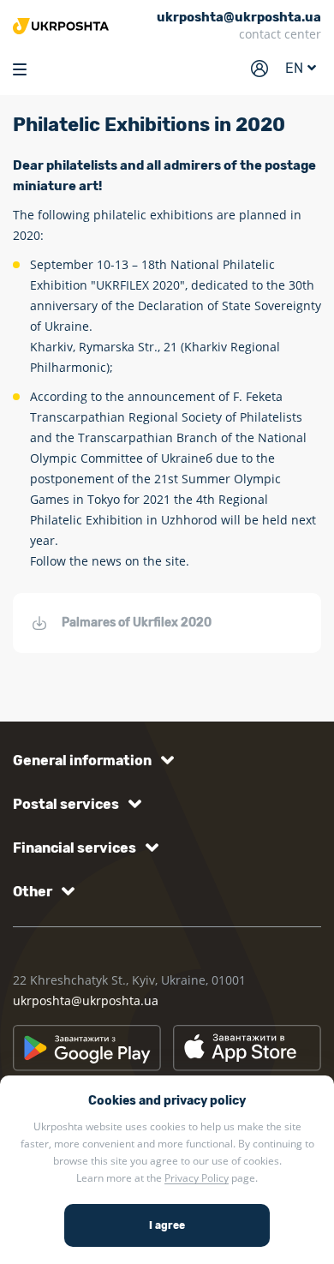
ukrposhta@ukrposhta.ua (85, 1000)
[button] (90, 760)
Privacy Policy (196, 1178)
